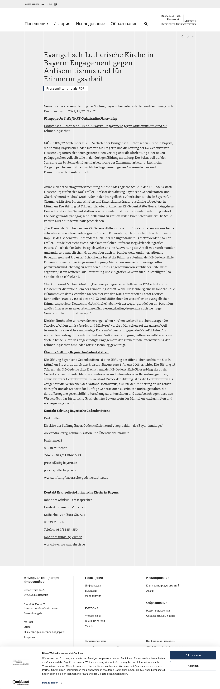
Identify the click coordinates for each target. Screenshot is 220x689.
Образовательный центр (160, 615)
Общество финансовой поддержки (44, 632)
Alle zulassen (193, 655)
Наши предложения (158, 610)
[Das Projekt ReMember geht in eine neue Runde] (188, 36)
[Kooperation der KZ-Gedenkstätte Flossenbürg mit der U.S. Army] (182, 36)
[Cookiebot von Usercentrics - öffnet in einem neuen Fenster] (21, 682)
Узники (89, 626)
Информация (93, 585)
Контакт (28, 621)
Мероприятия (93, 596)
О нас (27, 627)
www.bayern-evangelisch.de (64, 544)
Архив (150, 590)
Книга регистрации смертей (162, 585)
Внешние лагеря (95, 621)
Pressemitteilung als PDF (65, 88)
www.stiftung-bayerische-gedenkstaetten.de (76, 477)
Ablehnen (193, 665)
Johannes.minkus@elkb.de (63, 537)
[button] (193, 36)
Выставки (91, 590)
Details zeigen (50, 682)
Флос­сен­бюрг (93, 615)
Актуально (30, 637)
